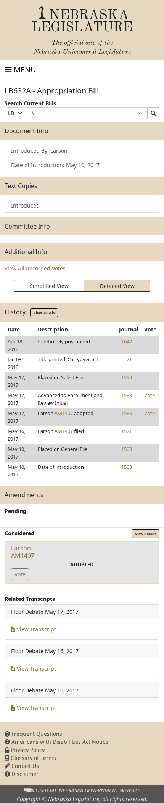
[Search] (153, 113)
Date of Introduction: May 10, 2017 (55, 165)
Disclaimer (24, 773)
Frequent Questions (36, 733)
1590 (126, 377)
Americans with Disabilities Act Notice (59, 741)
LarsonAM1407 (22, 552)
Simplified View (49, 286)
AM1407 (64, 413)
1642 (126, 341)
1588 (126, 395)
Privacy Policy (27, 749)
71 (129, 359)
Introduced (25, 205)
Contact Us (24, 765)
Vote (149, 395)
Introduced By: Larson (39, 150)
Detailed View (117, 286)
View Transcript (35, 629)
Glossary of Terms (32, 757)
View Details (44, 312)
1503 (126, 449)
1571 (126, 431)
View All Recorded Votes (35, 268)
